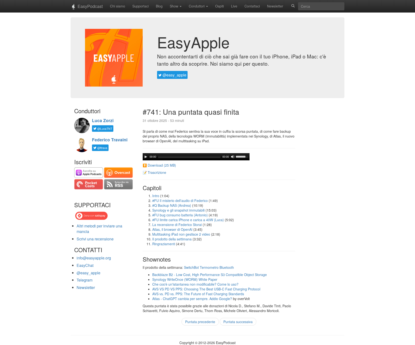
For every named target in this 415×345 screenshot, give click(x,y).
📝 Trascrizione (154, 172)
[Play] (146, 157)
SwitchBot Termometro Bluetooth (209, 267)
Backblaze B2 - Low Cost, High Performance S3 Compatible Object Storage (209, 274)
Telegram (84, 280)
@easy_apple (174, 75)
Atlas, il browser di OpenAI (172, 229)
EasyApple (193, 42)
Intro (155, 195)
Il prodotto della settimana (172, 239)
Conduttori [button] (197, 6)
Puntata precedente (200, 321)
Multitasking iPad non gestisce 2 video (181, 234)
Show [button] (174, 6)
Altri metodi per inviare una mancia (99, 228)
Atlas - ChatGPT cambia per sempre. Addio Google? (192, 298)
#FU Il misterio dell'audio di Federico (180, 200)
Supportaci (140, 6)
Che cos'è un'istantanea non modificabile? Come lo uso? (195, 284)
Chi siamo (117, 6)
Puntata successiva (238, 321)
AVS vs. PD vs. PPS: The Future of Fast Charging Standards (198, 293)
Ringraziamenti (163, 243)
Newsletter (275, 6)
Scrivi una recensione (95, 239)
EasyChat (85, 265)
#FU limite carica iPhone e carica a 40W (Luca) (188, 219)
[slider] (242, 156)
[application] (196, 156)
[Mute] (233, 157)
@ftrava (102, 148)
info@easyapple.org (94, 258)
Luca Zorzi (103, 120)
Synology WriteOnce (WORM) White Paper (184, 279)
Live (234, 6)
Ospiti (219, 6)
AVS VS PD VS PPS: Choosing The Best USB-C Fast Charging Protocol (206, 289)
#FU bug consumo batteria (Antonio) (180, 215)
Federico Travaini (110, 140)
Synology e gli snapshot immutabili (178, 210)
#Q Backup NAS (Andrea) (171, 205)
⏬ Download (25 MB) (159, 165)
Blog (159, 6)
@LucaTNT (104, 128)
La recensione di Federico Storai (177, 224)
